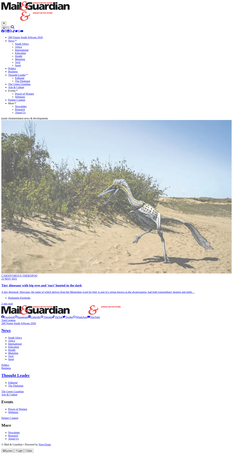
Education (13, 346)
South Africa (15, 337)
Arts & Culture (9, 394)
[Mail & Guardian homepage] (116, 11)
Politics (5, 365)
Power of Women (17, 409)
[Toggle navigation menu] (3, 23)
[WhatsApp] (19, 31)
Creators (11, 320)
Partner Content (9, 418)
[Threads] (11, 31)
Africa (11, 340)
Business (6, 368)
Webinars (13, 412)
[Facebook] (2, 31)
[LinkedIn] (8, 31)
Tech (10, 356)
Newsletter (14, 432)
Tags (3, 320)
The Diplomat (15, 385)
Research (13, 435)
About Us (13, 438)
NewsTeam (45, 444)
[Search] (12, 27)
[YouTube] (21, 31)
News (6, 330)
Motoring (13, 353)
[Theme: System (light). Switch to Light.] (6, 28)
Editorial (12, 382)
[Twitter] (16, 31)
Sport (11, 359)
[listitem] (8, 317)
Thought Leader (15, 375)
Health (11, 350)
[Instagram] (5, 31)
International (15, 343)
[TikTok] (13, 31)
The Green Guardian (12, 391)
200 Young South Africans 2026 (18, 323)
